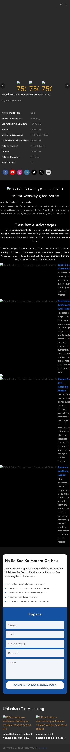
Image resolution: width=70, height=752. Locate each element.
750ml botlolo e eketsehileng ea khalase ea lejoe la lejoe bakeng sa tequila (51, 736)
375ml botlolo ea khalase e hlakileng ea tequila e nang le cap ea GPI (18, 736)
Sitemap (43, 748)
